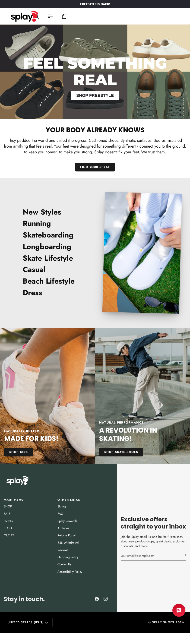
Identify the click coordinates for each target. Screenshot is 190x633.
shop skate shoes (121, 452)
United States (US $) (26, 622)
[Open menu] (46, 16)
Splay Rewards (67, 521)
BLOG (8, 528)
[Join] (182, 555)
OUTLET (9, 535)
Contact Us (64, 564)
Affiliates (63, 528)
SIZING (8, 521)
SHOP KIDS (18, 452)
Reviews (62, 550)
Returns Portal (66, 535)
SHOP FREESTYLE (95, 95)
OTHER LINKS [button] (68, 500)
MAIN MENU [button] (14, 500)
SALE (7, 514)
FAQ (60, 514)
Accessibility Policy (69, 572)
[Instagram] (106, 599)
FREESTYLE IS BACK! (95, 4)
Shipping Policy (67, 557)
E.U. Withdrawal (68, 543)
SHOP (8, 506)
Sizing (61, 506)
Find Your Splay (95, 167)
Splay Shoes (163, 622)
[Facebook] (97, 599)
